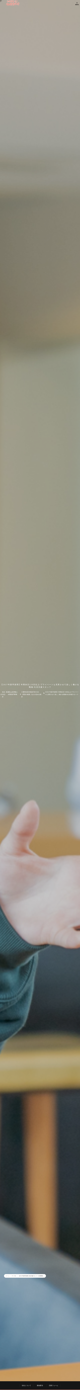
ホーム (7, 1276)
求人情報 (14, 1276)
